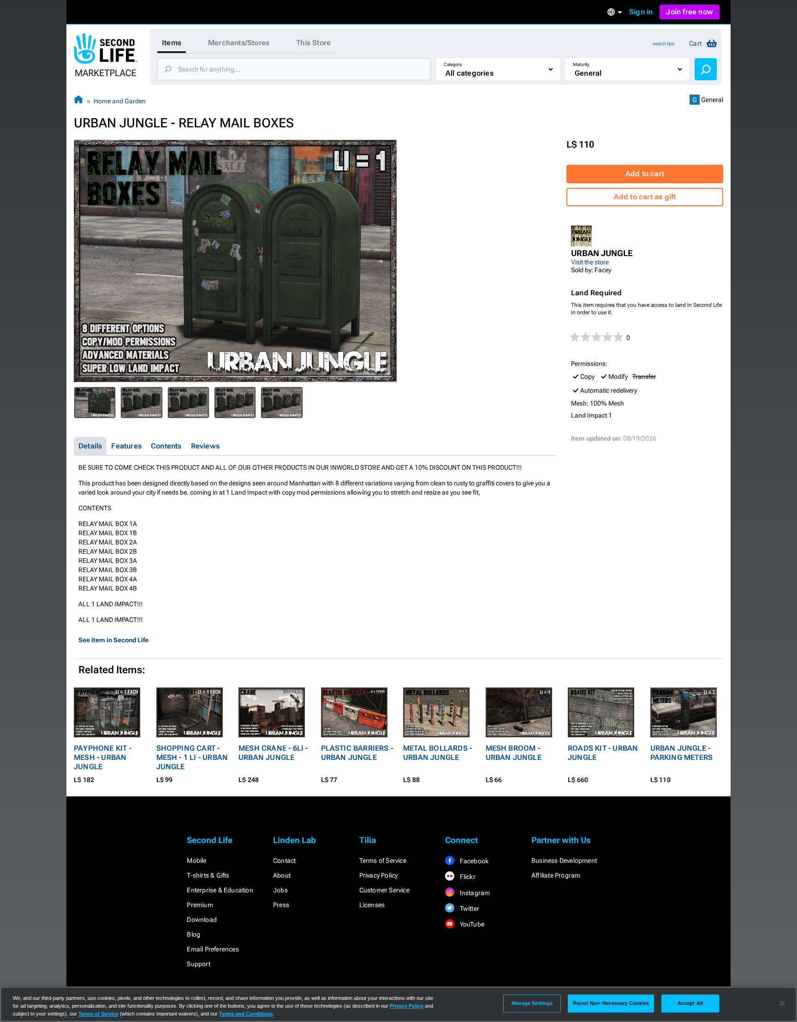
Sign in (641, 11)
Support (198, 964)
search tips (663, 43)
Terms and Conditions (246, 1013)
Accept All (690, 1003)
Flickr (466, 876)
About (282, 875)
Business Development (564, 860)
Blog (193, 934)
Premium (200, 904)
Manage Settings (532, 1003)
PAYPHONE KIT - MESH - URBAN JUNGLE (102, 757)
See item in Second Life (113, 640)
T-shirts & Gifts (208, 875)
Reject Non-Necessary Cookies (611, 1003)
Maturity (581, 64)
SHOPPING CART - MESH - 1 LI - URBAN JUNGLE (192, 757)
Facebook (473, 861)
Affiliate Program (555, 875)
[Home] (78, 101)
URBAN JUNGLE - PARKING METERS (681, 753)
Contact (284, 860)
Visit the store (590, 262)
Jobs (280, 890)
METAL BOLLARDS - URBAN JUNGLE (437, 753)
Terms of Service (382, 860)
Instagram (474, 892)
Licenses (372, 904)
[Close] (782, 1003)
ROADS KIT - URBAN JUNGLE (603, 753)
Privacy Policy (378, 875)
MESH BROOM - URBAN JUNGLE (513, 753)
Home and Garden (120, 101)
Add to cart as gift (645, 196)
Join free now (689, 11)
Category (453, 64)
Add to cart (644, 173)
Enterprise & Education (220, 890)
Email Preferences (212, 949)
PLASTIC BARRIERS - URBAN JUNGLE (357, 753)
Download (202, 919)
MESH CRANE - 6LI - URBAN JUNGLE (273, 753)
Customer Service (384, 890)
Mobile (196, 860)
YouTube (471, 924)
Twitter (468, 908)
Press (281, 904)
